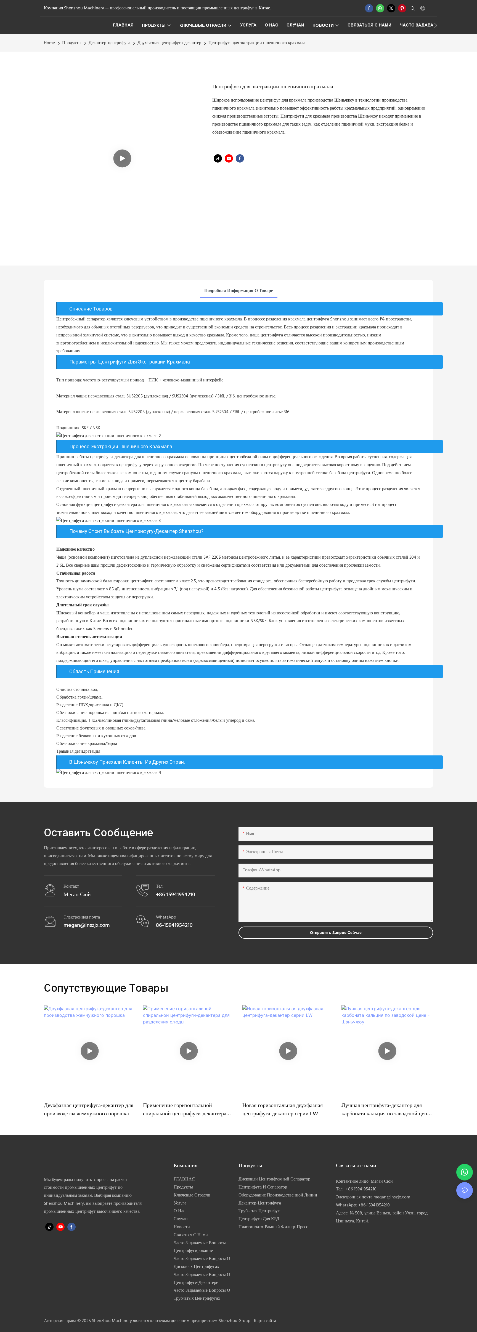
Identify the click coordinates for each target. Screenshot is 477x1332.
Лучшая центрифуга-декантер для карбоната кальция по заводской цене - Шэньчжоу (385, 1110)
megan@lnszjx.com (391, 1197)
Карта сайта (265, 1321)
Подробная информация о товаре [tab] (238, 290)
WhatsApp (166, 917)
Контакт (71, 886)
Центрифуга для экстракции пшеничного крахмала (256, 43)
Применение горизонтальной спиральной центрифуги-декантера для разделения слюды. (184, 1110)
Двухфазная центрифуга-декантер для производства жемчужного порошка (88, 1110)
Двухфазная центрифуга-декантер (169, 43)
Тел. (159, 886)
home (49, 43)
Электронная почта (81, 917)
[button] (435, 25)
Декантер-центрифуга (109, 43)
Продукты (71, 43)
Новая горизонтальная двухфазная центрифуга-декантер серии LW (282, 1110)
